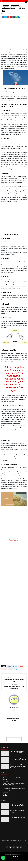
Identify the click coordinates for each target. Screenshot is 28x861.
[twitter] (5, 17)
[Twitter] (10, 847)
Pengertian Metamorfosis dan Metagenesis (14, 686)
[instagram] (21, 847)
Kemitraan (10, 858)
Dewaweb (22, 854)
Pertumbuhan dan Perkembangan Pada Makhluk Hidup (14, 678)
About (6, 858)
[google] (8, 17)
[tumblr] (13, 17)
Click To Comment (14, 739)
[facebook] (3, 17)
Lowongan (21, 858)
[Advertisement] (14, 34)
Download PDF (15, 540)
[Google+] (14, 847)
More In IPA (13, 720)
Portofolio (16, 858)
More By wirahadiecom (13, 718)
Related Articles (13, 717)
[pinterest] (11, 17)
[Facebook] (7, 847)
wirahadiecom (7, 13)
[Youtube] (17, 847)
